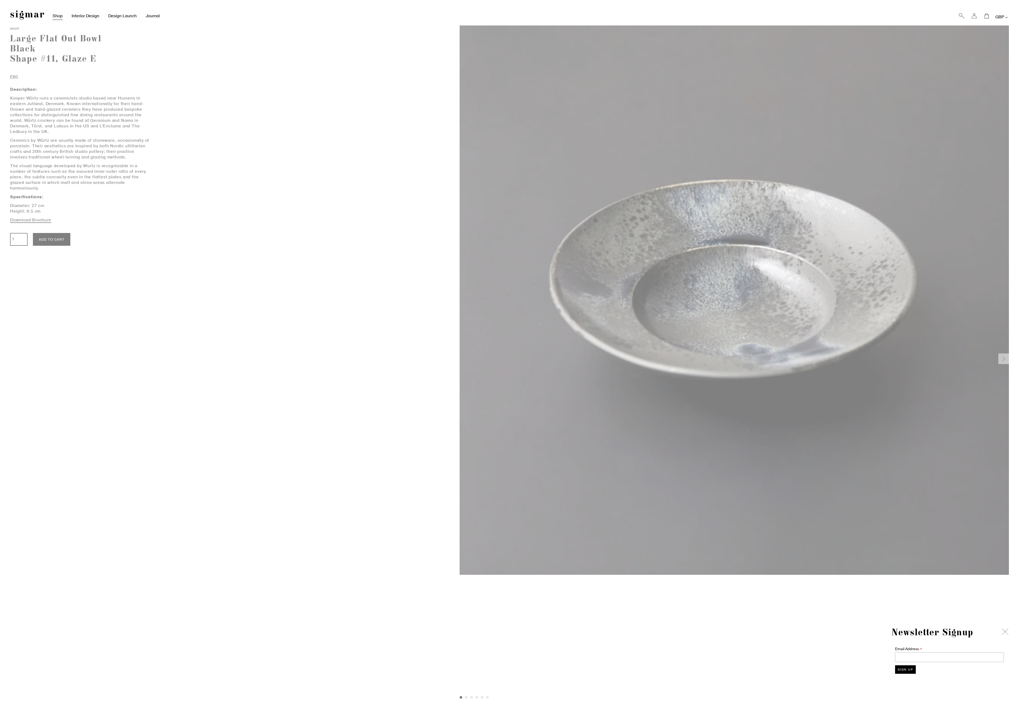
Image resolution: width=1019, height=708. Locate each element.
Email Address (908, 648)
